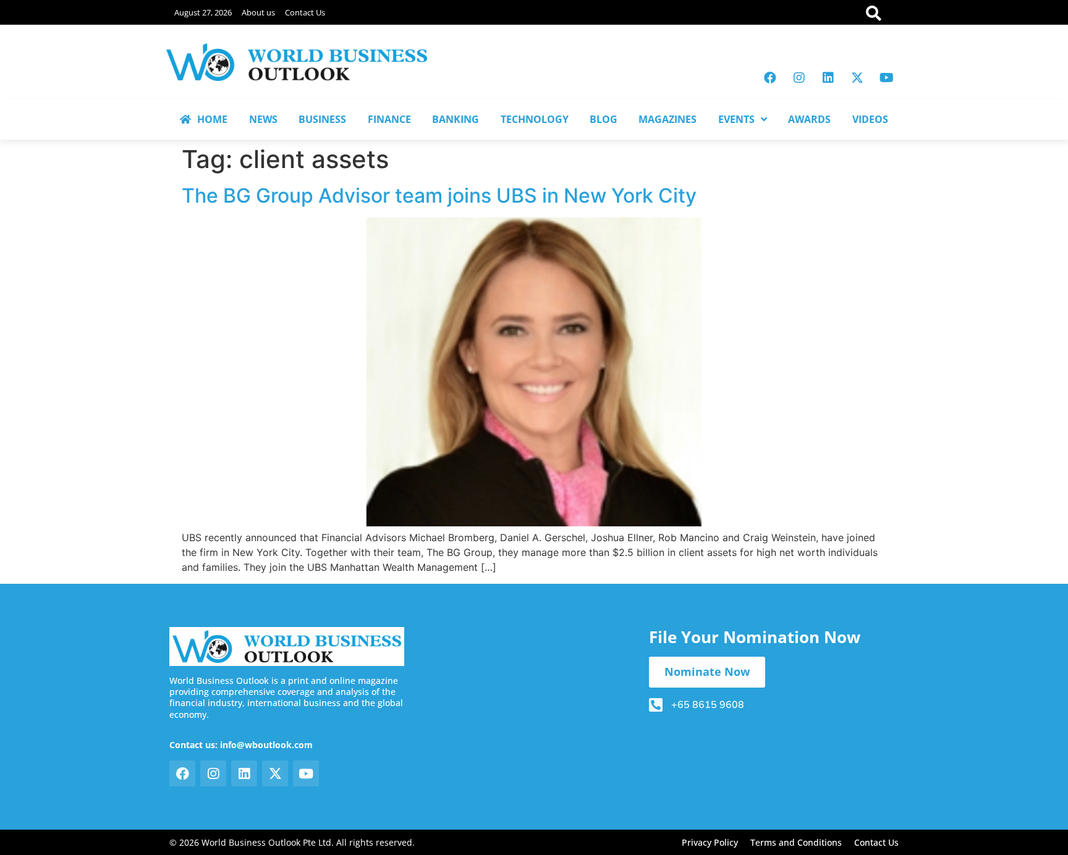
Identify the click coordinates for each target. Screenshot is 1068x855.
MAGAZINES (667, 119)
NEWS (263, 119)
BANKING (455, 119)
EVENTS (736, 119)
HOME (212, 119)
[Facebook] (770, 77)
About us (258, 12)
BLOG (603, 119)
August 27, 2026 (203, 12)
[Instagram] (799, 77)
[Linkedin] (828, 77)
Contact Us (305, 12)
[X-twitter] (857, 77)
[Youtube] (886, 77)
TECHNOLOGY (535, 119)
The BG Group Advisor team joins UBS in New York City (439, 195)
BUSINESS (322, 119)
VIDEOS (870, 119)
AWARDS (809, 119)
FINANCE (389, 119)
